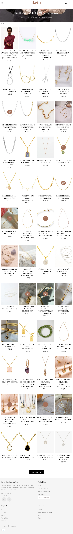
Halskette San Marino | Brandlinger (63, 309)
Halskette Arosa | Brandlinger (9, 197)
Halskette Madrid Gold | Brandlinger (10, 456)
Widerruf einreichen (44, 497)
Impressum (41, 494)
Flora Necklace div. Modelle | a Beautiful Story (45, 419)
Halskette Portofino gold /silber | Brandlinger (45, 54)
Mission (40, 510)
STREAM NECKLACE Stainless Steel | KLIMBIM (45, 91)
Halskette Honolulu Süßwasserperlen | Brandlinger (45, 310)
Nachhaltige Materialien (45, 512)
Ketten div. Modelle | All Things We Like (27, 52)
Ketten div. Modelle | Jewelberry (45, 161)
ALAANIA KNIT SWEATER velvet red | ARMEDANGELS (9, 53)
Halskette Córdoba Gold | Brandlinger (27, 161)
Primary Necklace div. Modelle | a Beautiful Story (45, 233)
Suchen (3, 512)
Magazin (40, 521)
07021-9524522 (6, 493)
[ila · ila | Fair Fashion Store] (36, 3)
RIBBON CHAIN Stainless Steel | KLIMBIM (27, 91)
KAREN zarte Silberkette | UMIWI (10, 308)
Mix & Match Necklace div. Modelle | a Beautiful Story (9, 420)
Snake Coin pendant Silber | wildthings (45, 456)
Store (39, 515)
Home (21, 17)
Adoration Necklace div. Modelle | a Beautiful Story (27, 272)
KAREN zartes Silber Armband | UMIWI (63, 271)
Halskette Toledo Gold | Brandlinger (28, 456)
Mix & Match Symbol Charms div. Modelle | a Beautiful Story (45, 383)
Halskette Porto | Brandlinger (9, 232)
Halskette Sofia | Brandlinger (63, 197)
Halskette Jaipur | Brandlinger (63, 161)
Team (39, 518)
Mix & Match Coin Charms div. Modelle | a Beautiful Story (63, 383)
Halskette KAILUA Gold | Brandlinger (63, 418)
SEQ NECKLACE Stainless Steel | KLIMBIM (9, 162)
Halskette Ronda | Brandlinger (45, 197)
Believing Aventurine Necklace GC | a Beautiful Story (27, 234)
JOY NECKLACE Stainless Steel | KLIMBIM (63, 91)
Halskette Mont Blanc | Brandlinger (27, 198)
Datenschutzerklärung (44, 489)
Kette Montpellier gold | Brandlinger (10, 345)
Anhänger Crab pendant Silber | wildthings (63, 457)
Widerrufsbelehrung (44, 491)
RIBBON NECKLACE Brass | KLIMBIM (10, 90)
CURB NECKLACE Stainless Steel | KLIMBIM (45, 127)
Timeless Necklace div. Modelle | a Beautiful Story (27, 419)
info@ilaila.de (5, 496)
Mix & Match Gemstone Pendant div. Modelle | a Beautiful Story (27, 383)
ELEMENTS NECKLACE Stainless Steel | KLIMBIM (63, 127)
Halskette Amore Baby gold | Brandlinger (27, 309)
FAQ (2, 510)
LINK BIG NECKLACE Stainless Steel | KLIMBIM (9, 127)
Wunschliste (4, 518)
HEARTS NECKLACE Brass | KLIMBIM (63, 52)
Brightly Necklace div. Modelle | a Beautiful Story (63, 346)
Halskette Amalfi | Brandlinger (45, 270)
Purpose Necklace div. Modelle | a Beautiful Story (9, 271)
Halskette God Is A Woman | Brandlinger (27, 346)
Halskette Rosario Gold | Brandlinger (10, 381)
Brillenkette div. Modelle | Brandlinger (45, 346)
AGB (39, 486)
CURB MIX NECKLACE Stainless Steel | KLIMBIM (27, 127)
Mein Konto (4, 521)
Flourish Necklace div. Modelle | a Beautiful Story (63, 233)
